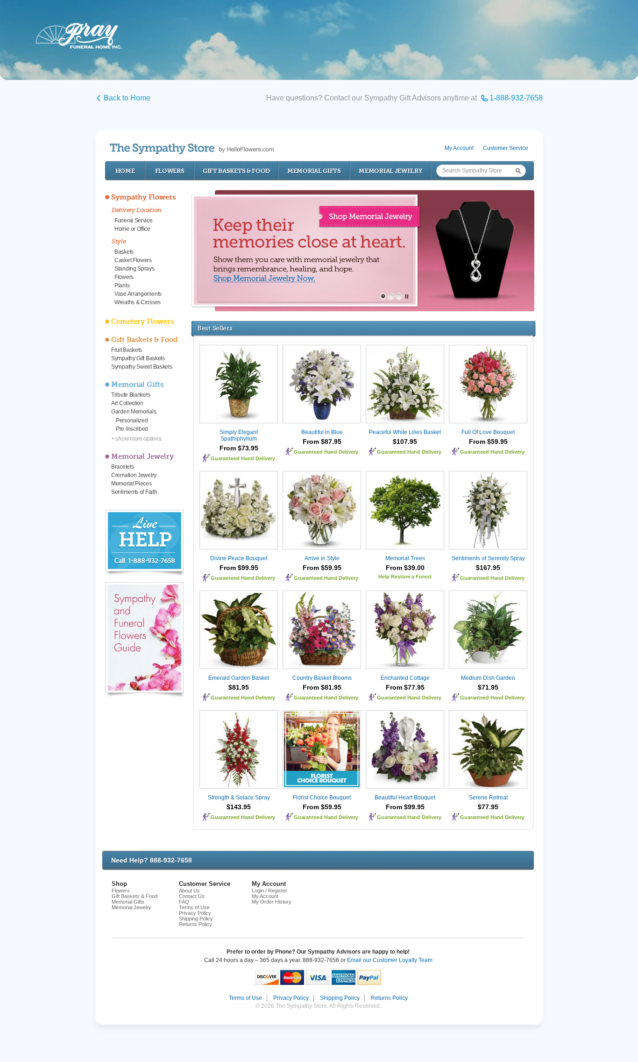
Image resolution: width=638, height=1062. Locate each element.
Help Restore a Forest (405, 576)
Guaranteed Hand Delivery (243, 458)
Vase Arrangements (138, 294)
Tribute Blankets (130, 395)
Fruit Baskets (126, 350)
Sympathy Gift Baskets (138, 358)
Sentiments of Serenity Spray (488, 558)
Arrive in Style (322, 558)
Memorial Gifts (314, 170)
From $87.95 (322, 441)
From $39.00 (405, 567)
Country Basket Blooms (322, 678)
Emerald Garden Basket (238, 678)
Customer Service (505, 148)
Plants (121, 285)
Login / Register (269, 890)
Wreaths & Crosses (137, 302)
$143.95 (239, 807)
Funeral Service (133, 220)
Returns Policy (195, 924)
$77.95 (488, 807)
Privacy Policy (195, 913)
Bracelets (122, 466)
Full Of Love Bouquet (488, 432)
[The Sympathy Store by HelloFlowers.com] (192, 148)
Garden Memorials (133, 411)
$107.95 (405, 441)
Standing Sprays (134, 268)
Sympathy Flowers (143, 197)
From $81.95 (322, 687)
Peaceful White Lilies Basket (405, 432)
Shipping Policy (196, 918)
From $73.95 (239, 448)
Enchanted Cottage (405, 678)
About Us (189, 890)
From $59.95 (488, 441)
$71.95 (488, 687)
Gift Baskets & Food (236, 170)
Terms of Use (194, 907)
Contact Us (192, 896)
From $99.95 (239, 567)
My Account (459, 148)
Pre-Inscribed (132, 429)
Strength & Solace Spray (239, 797)
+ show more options (136, 438)
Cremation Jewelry (133, 475)
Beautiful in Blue (322, 432)
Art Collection (127, 403)
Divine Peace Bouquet (238, 558)
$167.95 (488, 567)
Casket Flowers (133, 260)
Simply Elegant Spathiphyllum (239, 435)
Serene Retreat (488, 797)
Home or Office (132, 229)
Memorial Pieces (131, 483)
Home (125, 170)
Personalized (132, 420)
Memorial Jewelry (390, 170)
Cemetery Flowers (142, 321)
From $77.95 (405, 687)
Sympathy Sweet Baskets (141, 367)
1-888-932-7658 (516, 98)
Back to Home (127, 98)
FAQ (184, 902)
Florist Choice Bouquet (322, 797)
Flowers (169, 170)
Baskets (124, 252)
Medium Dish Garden (488, 678)
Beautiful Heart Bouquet (405, 797)
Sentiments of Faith (134, 492)
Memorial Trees (405, 558)
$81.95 (238, 687)
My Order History (271, 902)
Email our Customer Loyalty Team (389, 960)
